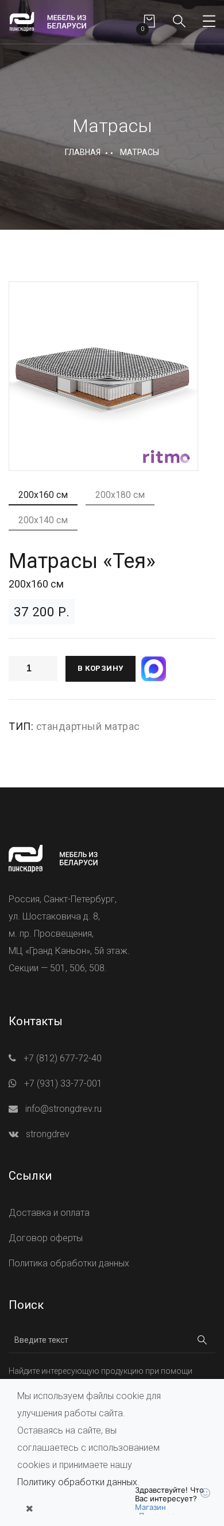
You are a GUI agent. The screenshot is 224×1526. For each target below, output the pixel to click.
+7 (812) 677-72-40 (63, 1058)
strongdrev (47, 1134)
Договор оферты (46, 1238)
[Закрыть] (29, 1509)
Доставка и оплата (49, 1212)
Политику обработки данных (77, 1482)
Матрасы (139, 152)
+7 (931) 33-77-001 (63, 1083)
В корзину (100, 668)
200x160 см (43, 494)
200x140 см (43, 520)
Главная (83, 152)
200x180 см (120, 494)
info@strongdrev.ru (63, 1108)
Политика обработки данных (69, 1263)
